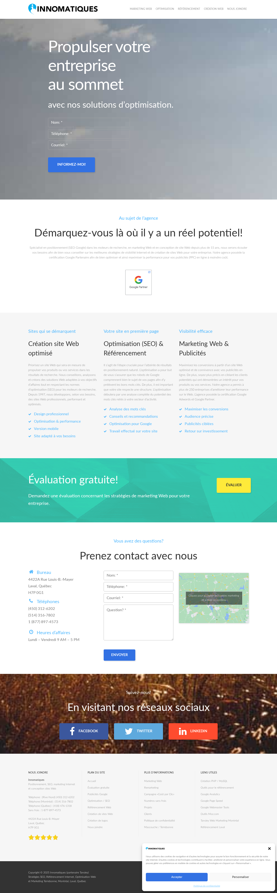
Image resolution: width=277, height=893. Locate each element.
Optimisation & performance (57, 421)
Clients (148, 814)
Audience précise (199, 416)
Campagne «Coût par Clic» (159, 794)
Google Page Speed (212, 801)
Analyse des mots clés (127, 409)
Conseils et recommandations (133, 416)
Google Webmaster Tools (215, 807)
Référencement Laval (213, 827)
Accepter (176, 877)
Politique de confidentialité (207, 886)
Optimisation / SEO (99, 801)
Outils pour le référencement (217, 787)
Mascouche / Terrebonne (158, 827)
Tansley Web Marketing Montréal (220, 820)
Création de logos (98, 820)
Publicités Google (97, 794)
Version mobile (46, 429)
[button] (269, 848)
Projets (148, 807)
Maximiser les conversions (206, 409)
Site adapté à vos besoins (55, 436)
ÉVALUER (234, 485)
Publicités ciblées (199, 424)
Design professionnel (51, 414)
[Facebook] (83, 731)
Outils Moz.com (210, 814)
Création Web (213, 9)
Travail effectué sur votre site (133, 431)
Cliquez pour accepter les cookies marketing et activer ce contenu (214, 597)
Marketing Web (141, 9)
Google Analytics (210, 794)
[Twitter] (138, 731)
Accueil (92, 781)
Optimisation (165, 9)
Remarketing (151, 787)
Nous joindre (237, 9)
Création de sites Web (100, 814)
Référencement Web (99, 807)
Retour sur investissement (206, 431)
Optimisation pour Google (130, 424)
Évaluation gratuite (98, 787)
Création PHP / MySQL (214, 781)
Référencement (189, 9)
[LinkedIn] (193, 731)
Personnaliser (240, 877)
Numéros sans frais (155, 801)
